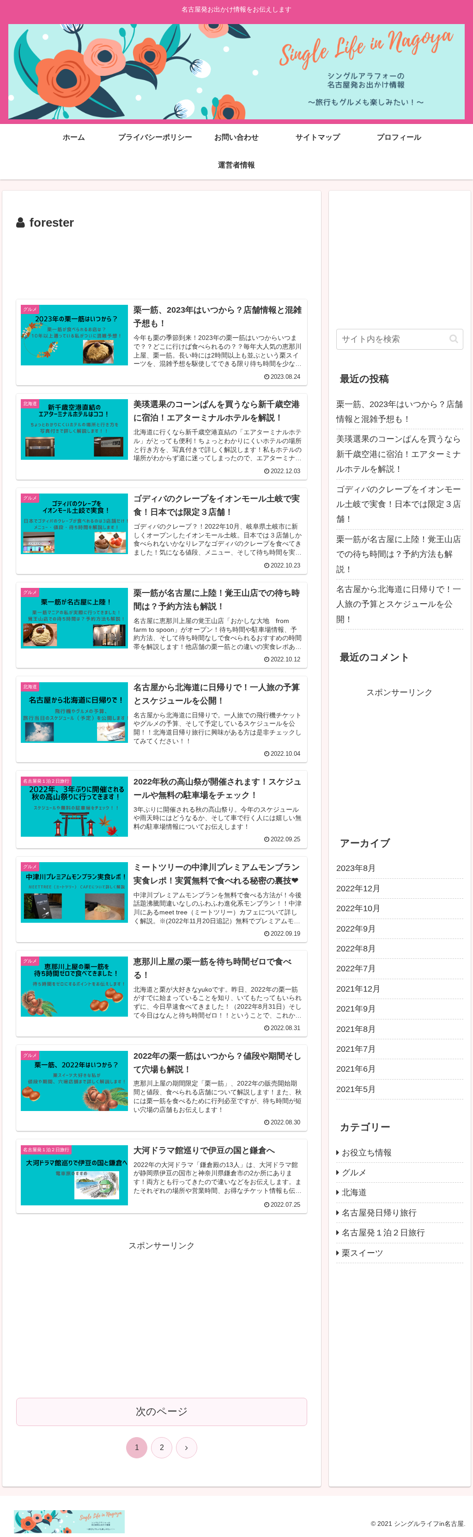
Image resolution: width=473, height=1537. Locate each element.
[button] (454, 338)
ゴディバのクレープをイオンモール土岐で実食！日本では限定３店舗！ (398, 504)
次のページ (162, 1411)
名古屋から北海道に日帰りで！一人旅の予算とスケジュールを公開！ (398, 604)
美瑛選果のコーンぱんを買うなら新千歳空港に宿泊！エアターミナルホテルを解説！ (398, 454)
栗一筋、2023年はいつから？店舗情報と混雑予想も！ (399, 412)
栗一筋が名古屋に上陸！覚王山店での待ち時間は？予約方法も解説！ (398, 554)
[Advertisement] (161, 261)
